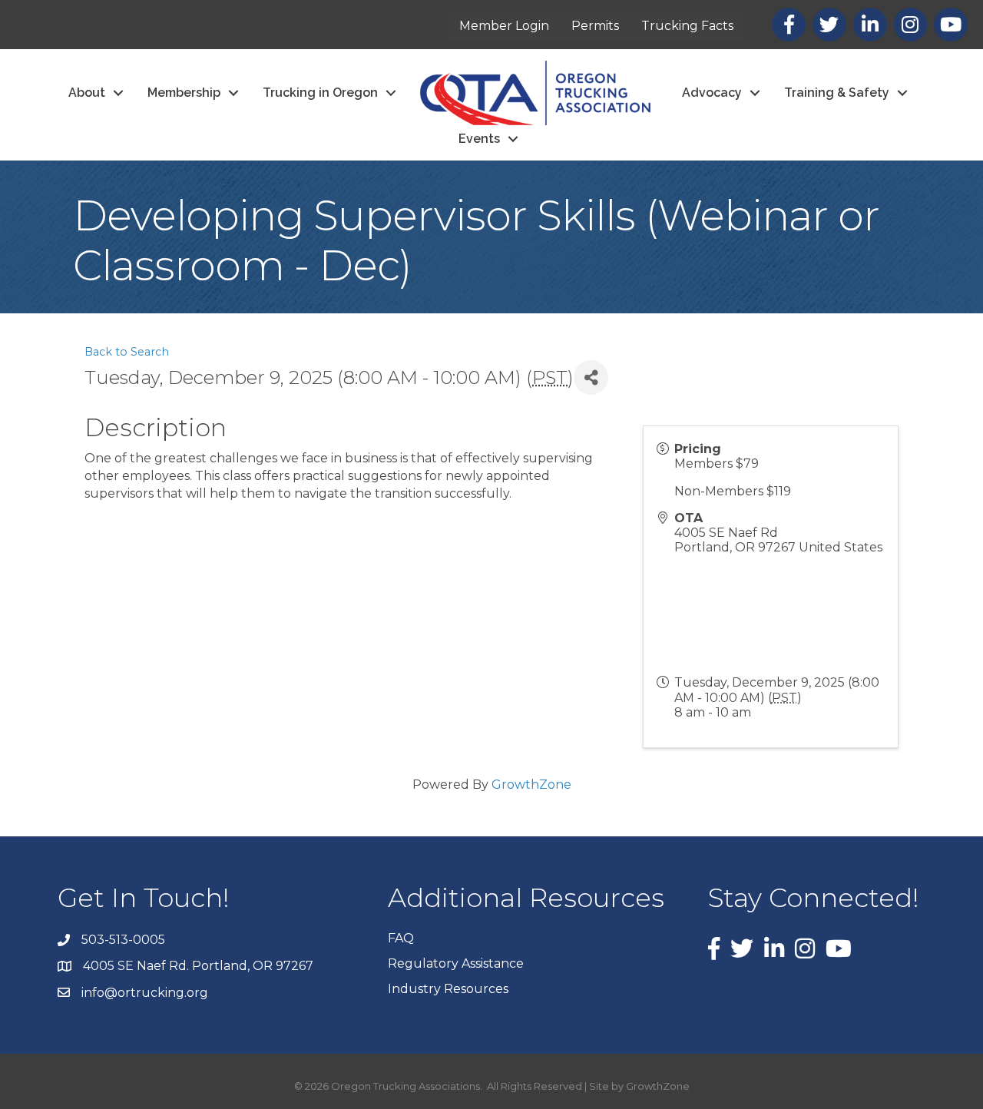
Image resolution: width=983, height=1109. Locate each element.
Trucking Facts (687, 25)
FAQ (401, 938)
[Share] (591, 377)
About (86, 92)
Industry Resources (448, 989)
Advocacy (712, 92)
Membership (183, 92)
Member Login (504, 25)
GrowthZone (531, 784)
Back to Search (126, 352)
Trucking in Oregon (320, 92)
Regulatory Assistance (456, 963)
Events (479, 138)
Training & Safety (836, 92)
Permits (595, 25)
